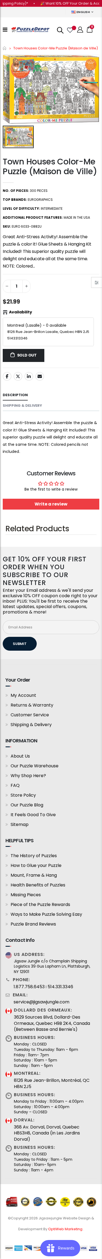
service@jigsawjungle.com (41, 1002)
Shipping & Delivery (31, 724)
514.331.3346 (60, 987)
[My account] (80, 29)
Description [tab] (15, 395)
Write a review (51, 504)
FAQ (15, 785)
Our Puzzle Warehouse (34, 766)
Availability (20, 312)
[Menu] (5, 29)
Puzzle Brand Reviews (33, 924)
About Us (20, 756)
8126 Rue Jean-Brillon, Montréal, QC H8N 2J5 (51, 1083)
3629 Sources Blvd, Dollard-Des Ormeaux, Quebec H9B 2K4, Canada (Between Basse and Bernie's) (52, 1023)
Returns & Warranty (32, 705)
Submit (20, 643)
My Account (23, 695)
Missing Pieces (26, 895)
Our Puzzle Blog (27, 805)
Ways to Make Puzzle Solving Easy (46, 914)
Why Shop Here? (28, 775)
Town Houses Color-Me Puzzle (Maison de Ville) (50, 166)
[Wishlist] (69, 29)
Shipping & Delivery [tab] (22, 405)
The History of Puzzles (34, 856)
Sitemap (20, 824)
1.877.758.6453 (29, 987)
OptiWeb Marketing (65, 1229)
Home (5, 48)
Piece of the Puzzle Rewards (40, 904)
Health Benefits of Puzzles (38, 885)
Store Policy (23, 795)
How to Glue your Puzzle (36, 865)
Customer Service (30, 715)
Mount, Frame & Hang (34, 875)
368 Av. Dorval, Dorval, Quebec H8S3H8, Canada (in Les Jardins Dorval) (47, 1133)
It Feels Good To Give (33, 815)
